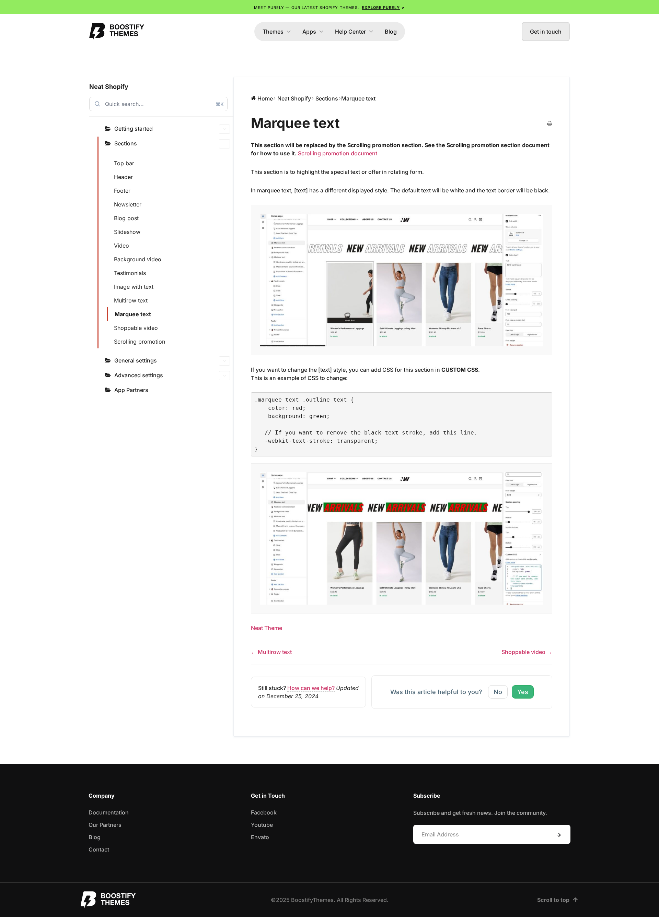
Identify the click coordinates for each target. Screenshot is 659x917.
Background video (137, 259)
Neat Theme (266, 627)
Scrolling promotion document (337, 153)
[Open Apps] (321, 31)
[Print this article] (549, 124)
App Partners (131, 389)
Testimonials (130, 273)
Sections (125, 143)
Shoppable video (136, 327)
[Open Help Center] (371, 31)
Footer (122, 190)
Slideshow (127, 231)
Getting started (133, 128)
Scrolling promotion (139, 341)
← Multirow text (271, 651)
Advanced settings (138, 375)
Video (121, 245)
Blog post (126, 218)
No (498, 691)
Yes (522, 691)
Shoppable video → (526, 651)
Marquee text (133, 314)
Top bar (124, 163)
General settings (135, 360)
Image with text (133, 286)
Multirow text (131, 300)
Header (123, 177)
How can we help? (311, 687)
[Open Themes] (289, 31)
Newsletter (127, 204)
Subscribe (558, 835)
